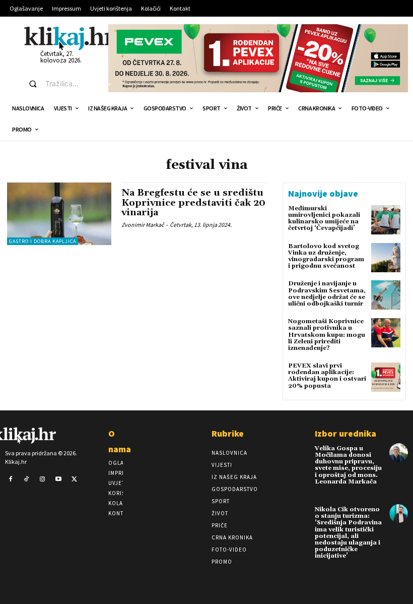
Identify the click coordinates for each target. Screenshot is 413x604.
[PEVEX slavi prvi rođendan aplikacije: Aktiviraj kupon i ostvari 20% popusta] (385, 377)
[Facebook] (10, 479)
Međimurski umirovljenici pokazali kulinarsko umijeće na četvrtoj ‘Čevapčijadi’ (324, 218)
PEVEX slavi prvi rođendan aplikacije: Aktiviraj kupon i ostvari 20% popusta (327, 376)
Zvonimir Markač (142, 224)
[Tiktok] (26, 479)
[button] (59, 83)
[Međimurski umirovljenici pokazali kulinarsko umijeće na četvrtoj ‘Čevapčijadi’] (385, 219)
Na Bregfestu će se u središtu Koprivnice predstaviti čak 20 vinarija (193, 203)
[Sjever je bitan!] (69, 38)
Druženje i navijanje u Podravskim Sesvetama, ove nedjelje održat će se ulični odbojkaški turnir (327, 294)
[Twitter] (74, 479)
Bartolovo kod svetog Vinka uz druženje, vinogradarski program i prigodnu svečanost (326, 256)
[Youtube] (58, 479)
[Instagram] (42, 479)
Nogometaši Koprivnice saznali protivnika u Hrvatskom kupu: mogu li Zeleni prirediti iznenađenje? (326, 335)
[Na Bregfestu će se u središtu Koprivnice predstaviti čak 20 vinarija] (59, 214)
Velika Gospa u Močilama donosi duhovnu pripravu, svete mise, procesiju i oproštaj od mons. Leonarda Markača (348, 465)
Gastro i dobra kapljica (42, 241)
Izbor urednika (345, 433)
